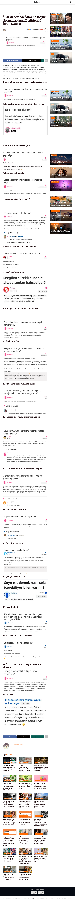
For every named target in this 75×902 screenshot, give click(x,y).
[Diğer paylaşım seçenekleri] (46, 60)
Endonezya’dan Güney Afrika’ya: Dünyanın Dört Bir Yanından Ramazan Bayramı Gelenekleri (25, 804)
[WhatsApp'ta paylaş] (42, 60)
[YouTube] (42, 892)
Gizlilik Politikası (40, 898)
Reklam (64, 898)
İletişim (69, 898)
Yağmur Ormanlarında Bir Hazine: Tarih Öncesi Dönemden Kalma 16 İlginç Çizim (25, 769)
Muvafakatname (49, 898)
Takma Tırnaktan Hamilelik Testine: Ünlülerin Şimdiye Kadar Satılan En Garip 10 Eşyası (40, 840)
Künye (33, 898)
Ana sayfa (5, 13)
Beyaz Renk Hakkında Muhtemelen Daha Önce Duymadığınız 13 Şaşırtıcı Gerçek (41, 822)
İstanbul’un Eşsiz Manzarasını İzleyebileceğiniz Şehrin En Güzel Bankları (39, 804)
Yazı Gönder (57, 898)
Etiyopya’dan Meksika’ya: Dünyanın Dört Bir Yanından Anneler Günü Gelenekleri (8, 787)
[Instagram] (39, 892)
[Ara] (70, 2)
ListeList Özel (10, 13)
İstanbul (38, 762)
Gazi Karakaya (9, 30)
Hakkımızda (26, 898)
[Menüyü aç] (4, 2)
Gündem (6, 834)
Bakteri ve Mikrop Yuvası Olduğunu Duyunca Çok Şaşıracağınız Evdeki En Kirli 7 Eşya (25, 840)
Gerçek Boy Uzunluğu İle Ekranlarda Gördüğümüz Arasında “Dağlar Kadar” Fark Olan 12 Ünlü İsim (25, 860)
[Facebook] (32, 892)
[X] (35, 892)
